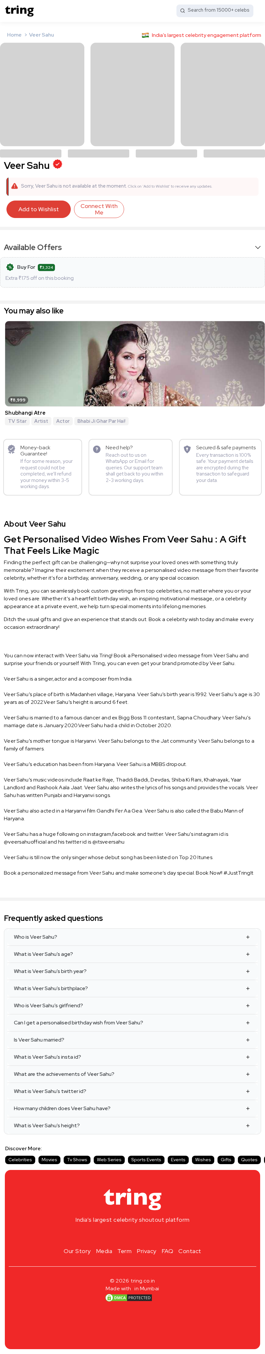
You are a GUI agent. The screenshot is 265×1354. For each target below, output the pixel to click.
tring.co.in (143, 1280)
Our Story (77, 1251)
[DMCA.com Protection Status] (128, 1297)
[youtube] (143, 1235)
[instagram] (112, 1235)
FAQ (168, 1251)
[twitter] (132, 1235)
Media (104, 1251)
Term (124, 1251)
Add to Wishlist (38, 209)
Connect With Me (99, 209)
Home (14, 34)
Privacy (146, 1251)
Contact (189, 1251)
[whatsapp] (153, 1235)
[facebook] (122, 1235)
